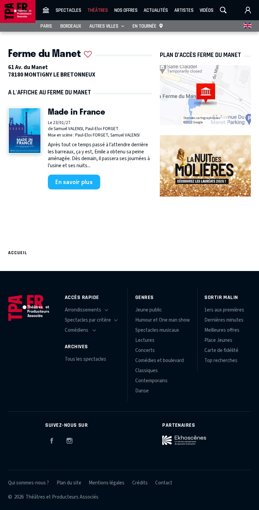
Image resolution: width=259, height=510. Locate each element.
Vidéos (206, 10)
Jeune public (148, 309)
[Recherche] (223, 10)
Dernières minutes (223, 320)
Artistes (184, 10)
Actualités (156, 10)
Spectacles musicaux (157, 330)
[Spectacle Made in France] (24, 131)
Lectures (144, 340)
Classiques (146, 370)
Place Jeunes (218, 340)
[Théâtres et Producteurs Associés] (46, 10)
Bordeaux (70, 26)
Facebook (51, 439)
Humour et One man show (162, 320)
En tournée (144, 26)
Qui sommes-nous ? (28, 482)
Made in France (76, 111)
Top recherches (220, 360)
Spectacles (68, 10)
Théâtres (97, 10)
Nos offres (126, 10)
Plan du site (69, 482)
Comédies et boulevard (159, 360)
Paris (46, 26)
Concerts (145, 350)
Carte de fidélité (221, 350)
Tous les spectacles (85, 359)
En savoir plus (74, 181)
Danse (142, 390)
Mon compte (248, 10)
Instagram (69, 439)
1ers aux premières (224, 309)
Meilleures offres (221, 330)
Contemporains (151, 380)
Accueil (17, 252)
